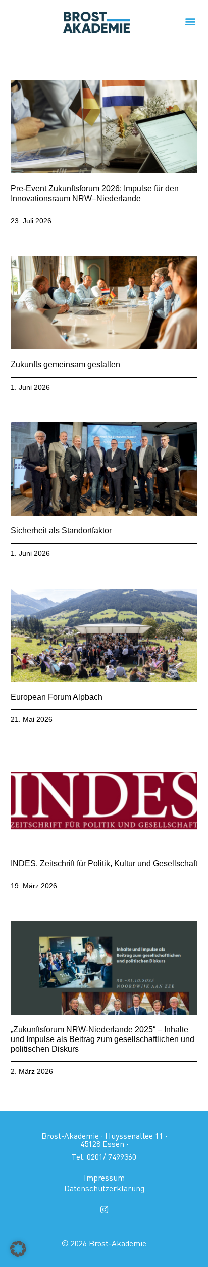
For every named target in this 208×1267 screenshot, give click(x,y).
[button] (190, 21)
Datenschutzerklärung (104, 1188)
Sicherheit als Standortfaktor (61, 530)
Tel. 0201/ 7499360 (104, 1157)
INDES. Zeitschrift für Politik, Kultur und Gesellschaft (104, 863)
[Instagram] (104, 1209)
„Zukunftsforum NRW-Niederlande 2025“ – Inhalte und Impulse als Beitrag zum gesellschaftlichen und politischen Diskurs (102, 1039)
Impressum (104, 1177)
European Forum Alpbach (56, 697)
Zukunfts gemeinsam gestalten (65, 364)
